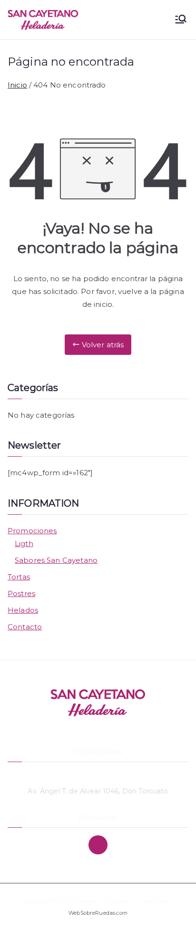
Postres (21, 593)
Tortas (19, 576)
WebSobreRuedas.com (98, 913)
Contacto (25, 626)
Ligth (24, 543)
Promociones (32, 530)
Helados (23, 610)
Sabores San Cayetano (56, 560)
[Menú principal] (180, 20)
